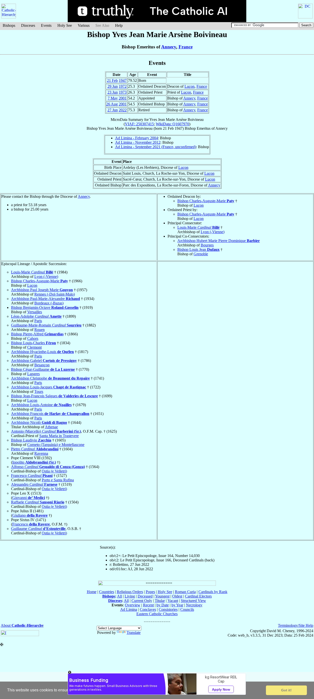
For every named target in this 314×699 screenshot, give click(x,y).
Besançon (42, 365)
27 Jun (112, 110)
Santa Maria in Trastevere (59, 436)
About (22, 625)
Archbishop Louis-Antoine (41, 405)
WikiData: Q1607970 (172, 124)
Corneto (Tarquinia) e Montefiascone (55, 444)
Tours (38, 391)
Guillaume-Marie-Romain (46, 325)
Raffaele (37, 502)
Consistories (168, 609)
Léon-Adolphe (36, 316)
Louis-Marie (198, 227)
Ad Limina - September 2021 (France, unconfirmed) (155, 147)
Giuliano (30, 515)
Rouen (39, 330)
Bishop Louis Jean (198, 249)
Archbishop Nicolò (39, 422)
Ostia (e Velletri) (54, 471)
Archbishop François (50, 414)
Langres (33, 374)
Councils (187, 609)
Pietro (34, 449)
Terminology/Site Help (295, 625)
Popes (150, 592)
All (119, 596)
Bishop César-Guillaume (43, 369)
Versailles (34, 312)
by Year (177, 605)
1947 (123, 80)
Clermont (34, 347)
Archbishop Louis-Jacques (48, 387)
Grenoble (201, 254)
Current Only (141, 601)
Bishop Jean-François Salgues (54, 396)
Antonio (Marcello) (46, 431)
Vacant (173, 601)
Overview (132, 605)
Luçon (189, 86)
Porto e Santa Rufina (58, 480)
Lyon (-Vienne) (212, 232)
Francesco (31, 475)
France (186, 46)
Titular (160, 601)
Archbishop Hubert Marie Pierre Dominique (218, 241)
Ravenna (41, 453)
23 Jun (112, 92)
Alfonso (48, 467)
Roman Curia (185, 592)
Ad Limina (128, 609)
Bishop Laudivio (31, 440)
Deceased (145, 596)
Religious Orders (130, 592)
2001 (123, 98)
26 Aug (112, 104)
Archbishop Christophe (50, 378)
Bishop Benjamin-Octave (44, 307)
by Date (163, 605)
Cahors (32, 338)
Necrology (194, 605)
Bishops (9, 25)
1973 (123, 92)
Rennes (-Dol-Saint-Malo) (54, 294)
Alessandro (34, 484)
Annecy (168, 46)
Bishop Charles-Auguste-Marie (205, 201)
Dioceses (28, 25)
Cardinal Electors (198, 596)
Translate (134, 632)
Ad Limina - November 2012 (137, 142)
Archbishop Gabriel (44, 360)
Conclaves (148, 609)
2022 (123, 110)
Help (119, 25)
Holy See (64, 25)
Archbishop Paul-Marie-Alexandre (45, 299)
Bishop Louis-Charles (33, 343)
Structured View (193, 601)
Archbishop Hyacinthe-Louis (42, 352)
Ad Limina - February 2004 (136, 138)
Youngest (162, 596)
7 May (113, 98)
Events (46, 25)
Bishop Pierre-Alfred (37, 334)
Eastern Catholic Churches (157, 614)
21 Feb (112, 80)
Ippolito (34, 462)
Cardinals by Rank (212, 592)
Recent (148, 605)
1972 (123, 86)
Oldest (177, 596)
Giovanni (28, 498)
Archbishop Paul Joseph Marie (42, 290)
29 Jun (112, 86)
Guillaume (38, 529)
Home (91, 592)
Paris (38, 321)
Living (130, 596)
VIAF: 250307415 (139, 124)
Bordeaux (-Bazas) (49, 303)
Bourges (207, 245)
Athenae (51, 427)
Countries (106, 592)
